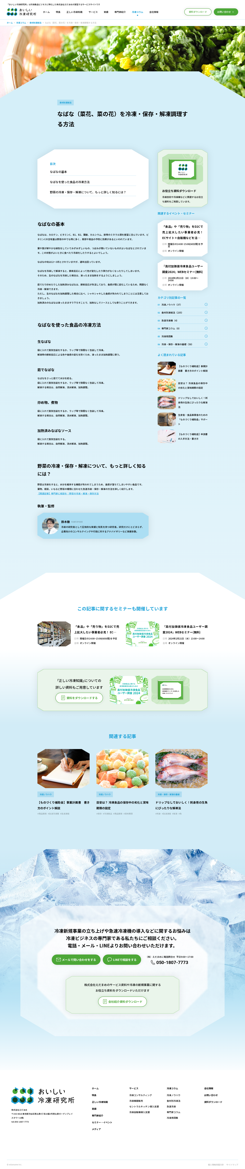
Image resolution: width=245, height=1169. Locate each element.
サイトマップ (232, 1164)
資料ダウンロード (213, 1102)
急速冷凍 (171, 1106)
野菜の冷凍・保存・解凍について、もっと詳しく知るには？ (88, 192)
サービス (133, 1088)
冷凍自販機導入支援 (139, 1112)
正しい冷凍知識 (100, 1102)
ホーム (10, 22)
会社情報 (208, 1088)
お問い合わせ (211, 1095)
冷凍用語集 (172, 1117)
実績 (94, 1108)
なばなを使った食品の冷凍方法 (70, 182)
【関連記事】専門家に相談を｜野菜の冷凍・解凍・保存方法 (68, 493)
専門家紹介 (97, 1115)
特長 (94, 1095)
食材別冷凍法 (173, 1100)
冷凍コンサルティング (140, 1095)
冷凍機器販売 (136, 1100)
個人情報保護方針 (216, 1164)
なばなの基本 (58, 172)
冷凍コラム (21, 22)
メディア (96, 1129)
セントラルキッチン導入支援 (144, 1106)
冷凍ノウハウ (173, 1095)
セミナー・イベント (102, 1122)
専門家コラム (173, 1112)
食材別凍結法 (35, 22)
